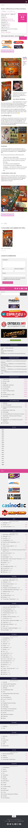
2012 (3, 458)
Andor (24, 61)
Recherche (3, 291)
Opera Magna (5, 412)
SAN (4, 743)
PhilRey (4, 11)
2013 (3, 456)
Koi (3, 564)
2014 (3, 454)
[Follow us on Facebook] (15, 288)
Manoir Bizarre (6, 657)
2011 (3, 460)
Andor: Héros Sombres (6, 248)
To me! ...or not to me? (7, 658)
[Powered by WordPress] (9, 821)
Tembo (4, 524)
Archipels (5, 796)
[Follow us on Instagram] (24, 288)
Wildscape (5, 403)
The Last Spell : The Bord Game (7, 350)
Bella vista (5, 572)
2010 (3, 462)
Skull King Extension (7, 660)
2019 (3, 444)
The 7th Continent (6, 387)
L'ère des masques (7, 786)
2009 (3, 464)
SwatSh (5, 223)
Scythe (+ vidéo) (6, 381)
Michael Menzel (9, 19)
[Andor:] (7, 238)
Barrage (4, 383)
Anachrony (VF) (6, 379)
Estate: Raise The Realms (8, 624)
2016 (3, 450)
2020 (3, 442)
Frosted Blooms (6, 540)
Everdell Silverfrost (7, 595)
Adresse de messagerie (19, 268)
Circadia (4, 670)
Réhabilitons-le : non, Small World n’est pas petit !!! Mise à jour (13, 353)
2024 (3, 434)
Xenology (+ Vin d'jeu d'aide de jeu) (9, 587)
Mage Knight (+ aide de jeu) (8, 385)
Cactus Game (5, 662)
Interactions (5, 757)
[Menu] (26, 1)
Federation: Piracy (6, 591)
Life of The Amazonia (7, 405)
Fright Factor (5, 570)
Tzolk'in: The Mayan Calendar (8, 390)
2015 (3, 452)
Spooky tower (6, 745)
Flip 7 (4, 666)
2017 (3, 448)
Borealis (4, 562)
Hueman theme (21, 821)
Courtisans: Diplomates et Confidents (10, 794)
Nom (3, 268)
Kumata (4, 788)
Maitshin (5, 614)
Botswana (5, 664)
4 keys (4, 792)
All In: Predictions (6, 797)
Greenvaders (5, 560)
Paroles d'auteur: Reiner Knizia (9, 410)
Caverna (4, 392)
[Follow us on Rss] (19, 288)
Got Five (4, 712)
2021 (3, 440)
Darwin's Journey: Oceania (8, 546)
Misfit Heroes (5, 790)
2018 (6, 17)
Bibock (4, 718)
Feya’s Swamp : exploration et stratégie (11, 620)
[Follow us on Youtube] (22, 288)
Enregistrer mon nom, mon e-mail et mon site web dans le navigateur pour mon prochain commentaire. (13, 278)
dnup (4, 544)
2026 (3, 430)
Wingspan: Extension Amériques (9, 616)
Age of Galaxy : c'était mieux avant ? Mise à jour (12, 415)
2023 (3, 436)
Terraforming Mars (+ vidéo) (8, 394)
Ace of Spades (6, 423)
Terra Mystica (6, 388)
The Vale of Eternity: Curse (8, 612)
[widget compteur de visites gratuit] (15, 340)
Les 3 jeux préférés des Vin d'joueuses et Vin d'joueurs (13, 414)
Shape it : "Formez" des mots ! (9, 668)
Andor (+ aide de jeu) (6, 32)
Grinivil (2, 352)
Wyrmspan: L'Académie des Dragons (10, 628)
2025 (3, 432)
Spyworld (5, 555)
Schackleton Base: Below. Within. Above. (11, 589)
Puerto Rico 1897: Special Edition (9, 542)
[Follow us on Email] (26, 288)
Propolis (4, 741)
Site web (4, 273)
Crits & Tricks (5, 618)
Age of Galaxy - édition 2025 (8, 534)
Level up (4, 672)
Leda (2, 349)
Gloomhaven (5, 396)
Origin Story (5, 622)
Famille (3, 5)
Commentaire (5, 259)
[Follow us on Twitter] (17, 288)
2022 (3, 438)
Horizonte (5, 538)
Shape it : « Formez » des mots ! (7, 348)
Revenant (5, 597)
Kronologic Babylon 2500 (8, 566)
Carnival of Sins (6, 417)
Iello (7, 22)
